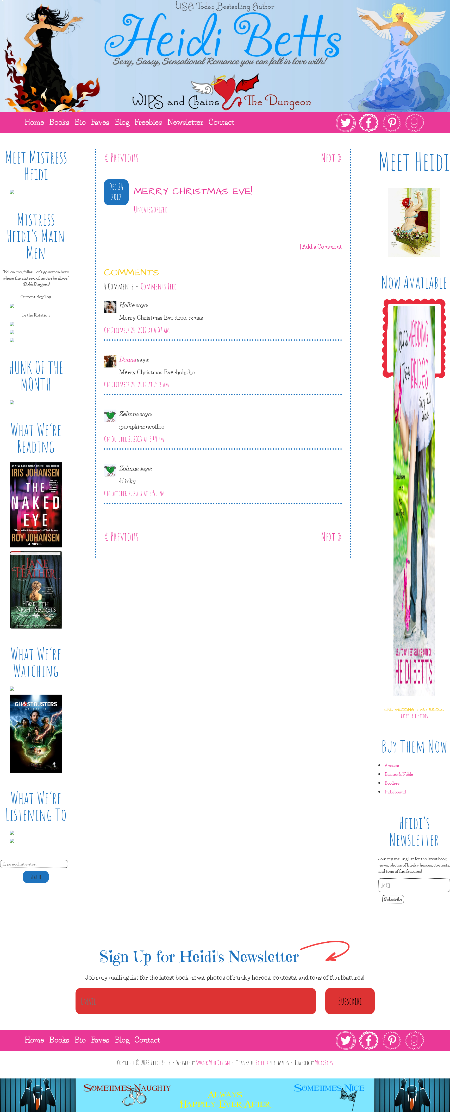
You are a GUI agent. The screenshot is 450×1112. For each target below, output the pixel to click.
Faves (100, 1039)
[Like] (105, 224)
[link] (380, 122)
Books (59, 1039)
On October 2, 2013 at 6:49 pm (134, 439)
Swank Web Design (213, 1062)
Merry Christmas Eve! (193, 191)
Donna (127, 359)
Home (34, 1039)
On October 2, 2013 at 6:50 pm (134, 493)
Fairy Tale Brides (414, 716)
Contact (147, 1039)
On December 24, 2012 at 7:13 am (136, 384)
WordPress (324, 1062)
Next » (331, 157)
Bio (80, 1039)
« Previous (121, 157)
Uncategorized (151, 209)
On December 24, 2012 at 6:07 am (137, 330)
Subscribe (393, 898)
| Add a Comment (321, 246)
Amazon (392, 765)
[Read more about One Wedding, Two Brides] (414, 700)
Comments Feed (159, 286)
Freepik (261, 1062)
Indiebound (395, 791)
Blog (122, 1039)
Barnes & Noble (399, 774)
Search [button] (35, 877)
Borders (392, 782)
